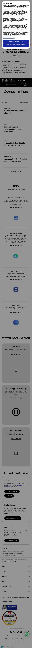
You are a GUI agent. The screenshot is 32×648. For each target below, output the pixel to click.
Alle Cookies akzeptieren (16, 41)
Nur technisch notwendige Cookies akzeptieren (16, 45)
